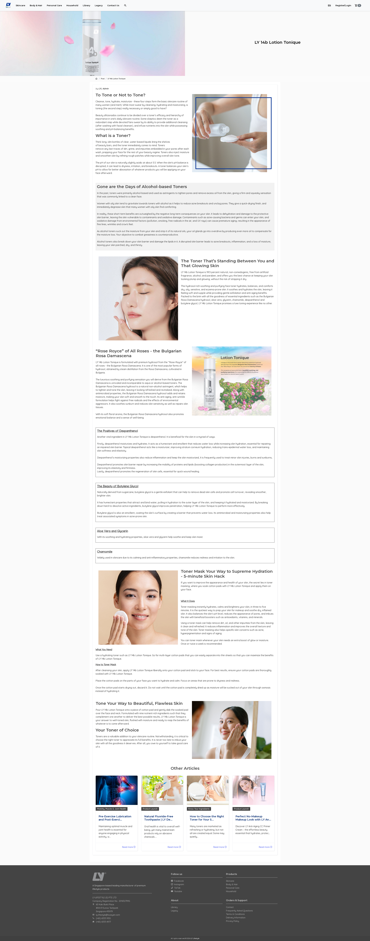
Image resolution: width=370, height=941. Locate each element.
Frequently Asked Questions (239, 910)
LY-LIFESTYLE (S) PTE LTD (104, 897)
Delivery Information (235, 917)
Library (86, 5)
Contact (230, 907)
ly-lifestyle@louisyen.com (108, 915)
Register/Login (343, 5)
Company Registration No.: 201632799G (111, 901)
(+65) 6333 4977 (103, 922)
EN (329, 5)
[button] (358, 5)
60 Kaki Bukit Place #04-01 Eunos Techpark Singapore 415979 (107, 908)
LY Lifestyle (195, 938)
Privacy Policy (232, 921)
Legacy (99, 5)
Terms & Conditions (235, 914)
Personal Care (54, 5)
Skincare (20, 5)
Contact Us (113, 5)
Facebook (178, 881)
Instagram (178, 884)
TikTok (177, 888)
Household (72, 5)
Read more (127, 847)
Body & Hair (36, 5)
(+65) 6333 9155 (103, 918)
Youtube (177, 891)
